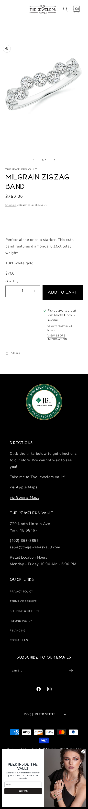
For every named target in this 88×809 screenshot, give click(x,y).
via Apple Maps (23, 487)
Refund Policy (21, 621)
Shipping (11, 205)
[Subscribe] (71, 670)
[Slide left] (33, 160)
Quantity (12, 281)
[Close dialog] (83, 752)
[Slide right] (54, 160)
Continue (23, 791)
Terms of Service (23, 601)
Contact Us (19, 640)
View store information (57, 337)
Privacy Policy (21, 591)
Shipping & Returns (25, 611)
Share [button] (16, 353)
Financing (17, 630)
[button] (9, 9)
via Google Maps (24, 497)
